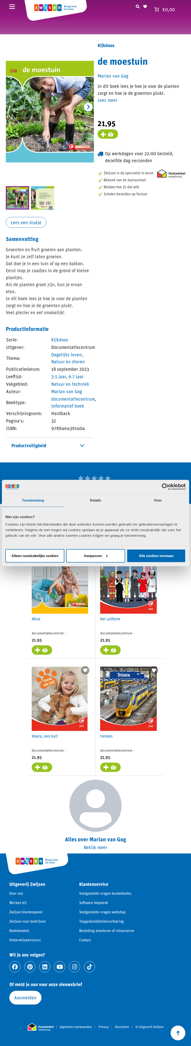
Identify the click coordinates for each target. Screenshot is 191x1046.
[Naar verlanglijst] (145, 5)
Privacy (104, 1027)
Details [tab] (95, 500)
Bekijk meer (95, 847)
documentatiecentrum (73, 399)
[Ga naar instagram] (74, 966)
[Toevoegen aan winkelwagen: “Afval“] (42, 650)
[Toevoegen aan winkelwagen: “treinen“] (110, 767)
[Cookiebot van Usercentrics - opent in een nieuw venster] (165, 486)
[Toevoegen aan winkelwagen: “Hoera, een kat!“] (42, 767)
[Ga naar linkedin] (44, 966)
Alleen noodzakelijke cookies (34, 555)
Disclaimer (122, 1027)
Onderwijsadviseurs (25, 939)
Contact (85, 939)
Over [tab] (158, 500)
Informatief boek (67, 406)
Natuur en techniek (70, 384)
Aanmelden (25, 997)
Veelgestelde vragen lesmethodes (105, 893)
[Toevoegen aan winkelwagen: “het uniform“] (110, 650)
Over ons (16, 893)
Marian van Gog (66, 391)
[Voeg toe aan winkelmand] (108, 134)
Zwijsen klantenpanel (25, 911)
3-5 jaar (58, 376)
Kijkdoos (59, 340)
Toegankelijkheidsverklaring (101, 921)
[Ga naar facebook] (14, 966)
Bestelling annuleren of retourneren (106, 930)
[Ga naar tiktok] (89, 966)
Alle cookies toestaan (156, 555)
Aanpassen (93, 555)
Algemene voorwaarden (76, 1027)
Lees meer (107, 100)
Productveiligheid (28, 445)
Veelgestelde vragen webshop (102, 911)
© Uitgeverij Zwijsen (149, 1027)
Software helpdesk (93, 902)
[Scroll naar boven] (178, 1032)
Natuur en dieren (68, 361)
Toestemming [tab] (33, 500)
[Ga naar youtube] (59, 966)
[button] (88, 107)
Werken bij (18, 902)
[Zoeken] (138, 5)
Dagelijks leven (66, 354)
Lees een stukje (26, 222)
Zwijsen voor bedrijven (27, 921)
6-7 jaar (76, 376)
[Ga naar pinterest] (29, 966)
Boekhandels (19, 930)
